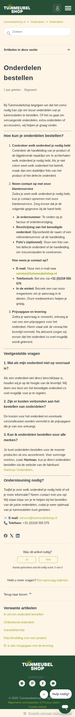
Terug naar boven (16, 594)
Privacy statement (53, 702)
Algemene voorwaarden (23, 702)
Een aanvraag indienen (52, 580)
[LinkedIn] (18, 536)
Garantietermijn (14, 630)
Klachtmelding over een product (25, 638)
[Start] (17, 8)
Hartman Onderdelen (18, 470)
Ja (26, 559)
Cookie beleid (37, 706)
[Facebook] (6, 536)
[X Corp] (12, 536)
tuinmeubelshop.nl (15, 21)
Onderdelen (37, 21)
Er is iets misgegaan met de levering (28, 645)
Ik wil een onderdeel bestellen (24, 614)
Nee (48, 559)
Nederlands (36, 677)
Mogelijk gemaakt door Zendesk (50, 713)
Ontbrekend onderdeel (19, 622)
